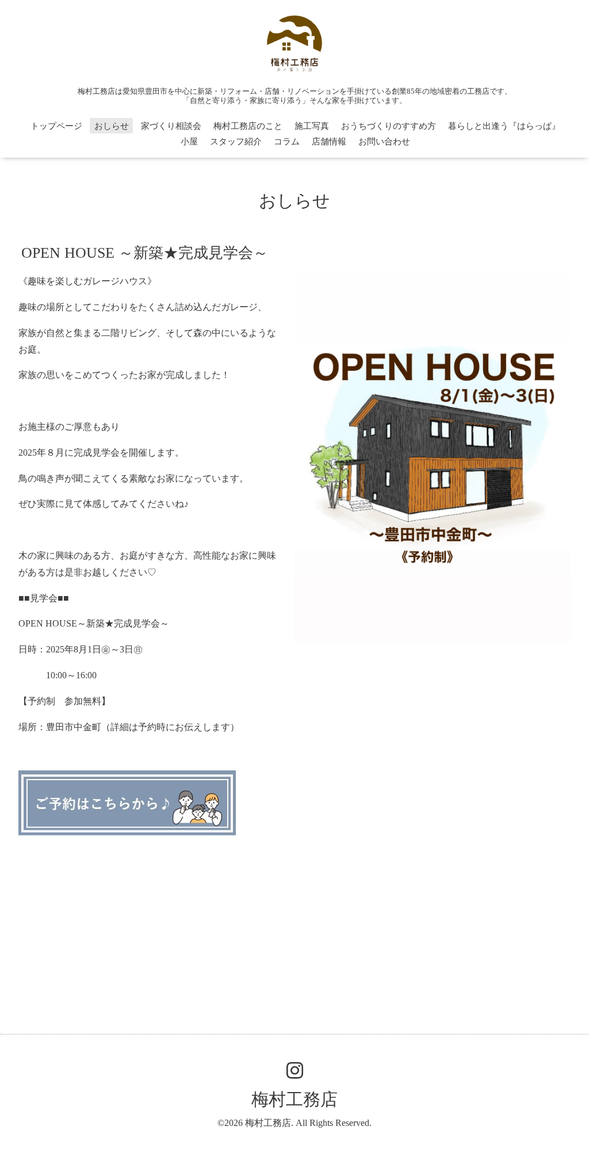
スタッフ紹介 (236, 141)
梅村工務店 (294, 1099)
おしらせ (111, 126)
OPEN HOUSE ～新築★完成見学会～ (144, 253)
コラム (287, 141)
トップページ (56, 126)
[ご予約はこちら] (127, 832)
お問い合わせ (384, 141)
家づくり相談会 (171, 126)
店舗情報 (329, 141)
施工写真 (311, 126)
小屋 (189, 141)
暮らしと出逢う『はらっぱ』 (504, 126)
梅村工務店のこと (247, 126)
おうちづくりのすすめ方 (388, 126)
